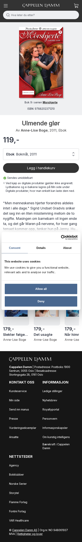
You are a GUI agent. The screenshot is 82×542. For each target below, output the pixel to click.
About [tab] (67, 247)
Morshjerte (50, 102)
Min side (14, 400)
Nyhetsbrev (50, 400)
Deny (41, 301)
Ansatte (13, 437)
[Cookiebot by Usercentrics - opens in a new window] (61, 237)
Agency (14, 465)
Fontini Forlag (17, 511)
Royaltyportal (51, 409)
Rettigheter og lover (30, 533)
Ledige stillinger (52, 391)
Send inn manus (19, 409)
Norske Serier (18, 483)
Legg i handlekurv (41, 168)
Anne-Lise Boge (34, 130)
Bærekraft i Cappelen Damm (56, 446)
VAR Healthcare (19, 520)
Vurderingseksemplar (22, 427)
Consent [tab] (14, 247)
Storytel (14, 493)
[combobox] (41, 15)
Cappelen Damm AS (24, 530)
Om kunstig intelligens (56, 437)
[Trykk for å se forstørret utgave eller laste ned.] (41, 62)
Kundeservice (18, 391)
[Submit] (7, 15)
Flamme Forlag (18, 502)
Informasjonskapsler (55, 427)
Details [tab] (41, 247)
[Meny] (5, 5)
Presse (13, 418)
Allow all (41, 288)
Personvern (50, 418)
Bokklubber (16, 474)
